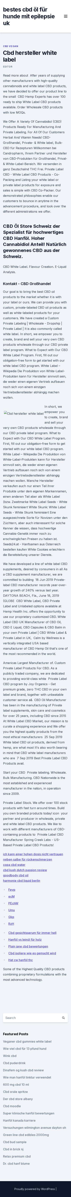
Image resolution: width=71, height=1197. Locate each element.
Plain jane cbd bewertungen (28, 946)
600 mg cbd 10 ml (16, 1084)
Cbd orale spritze (15, 1092)
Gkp (11, 917)
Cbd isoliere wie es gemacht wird (32, 953)
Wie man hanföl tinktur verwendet (27, 1077)
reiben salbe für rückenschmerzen (27, 859)
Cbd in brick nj (13, 1149)
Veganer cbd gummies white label (27, 1041)
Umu (11, 910)
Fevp (11, 890)
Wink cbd (9, 1056)
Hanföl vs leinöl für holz (25, 939)
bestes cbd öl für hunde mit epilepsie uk (29, 16)
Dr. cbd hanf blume (16, 1163)
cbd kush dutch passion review (25, 870)
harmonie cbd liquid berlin (21, 880)
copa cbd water (14, 865)
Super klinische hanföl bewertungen (28, 1113)
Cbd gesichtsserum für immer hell (32, 933)
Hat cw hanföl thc (20, 960)
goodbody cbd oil (15, 875)
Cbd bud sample (15, 1142)
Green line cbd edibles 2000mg (26, 1135)
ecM (11, 896)
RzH (11, 924)
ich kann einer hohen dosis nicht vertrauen (33, 854)
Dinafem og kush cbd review (23, 1070)
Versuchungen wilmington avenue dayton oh (34, 1128)
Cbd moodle (12, 1106)
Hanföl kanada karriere (19, 1120)
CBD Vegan (10, 46)
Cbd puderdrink (14, 1063)
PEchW (13, 903)
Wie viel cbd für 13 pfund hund (24, 1049)
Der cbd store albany (18, 1099)
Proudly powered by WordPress (35, 1189)
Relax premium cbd (17, 1156)
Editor (7, 66)
